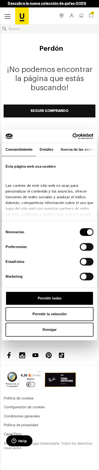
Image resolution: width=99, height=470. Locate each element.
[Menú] (39, 373)
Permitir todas (50, 298)
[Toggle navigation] (7, 16)
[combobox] (49, 29)
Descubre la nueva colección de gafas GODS (47, 3)
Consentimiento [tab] (19, 149)
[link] (22, 15)
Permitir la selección (49, 314)
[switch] (86, 247)
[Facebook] (9, 355)
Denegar (50, 329)
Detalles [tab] (46, 149)
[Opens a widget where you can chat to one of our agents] (19, 441)
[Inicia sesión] (72, 16)
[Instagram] (22, 355)
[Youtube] (35, 355)
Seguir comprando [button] (49, 110)
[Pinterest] (49, 355)
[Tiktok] (63, 355)
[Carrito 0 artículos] (91, 16)
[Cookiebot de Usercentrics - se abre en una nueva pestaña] (72, 136)
